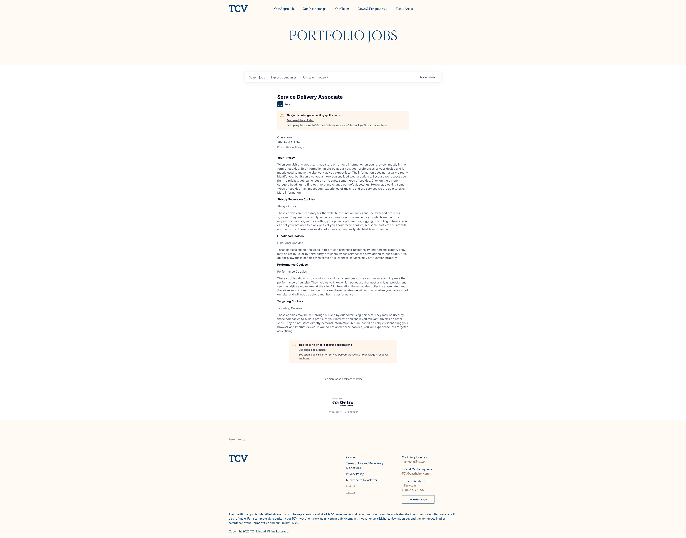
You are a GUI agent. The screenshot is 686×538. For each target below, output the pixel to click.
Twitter (350, 492)
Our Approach (284, 9)
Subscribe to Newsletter (361, 480)
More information (289, 192)
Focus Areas (404, 9)
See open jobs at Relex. (300, 120)
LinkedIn (351, 486)
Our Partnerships (314, 9)
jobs (257, 77)
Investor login (418, 499)
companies (284, 77)
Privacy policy (335, 411)
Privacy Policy (355, 474)
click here (383, 518)
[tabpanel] (343, 175)
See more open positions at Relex (343, 378)
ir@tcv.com (409, 485)
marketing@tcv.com (414, 461)
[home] (238, 9)
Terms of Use (260, 523)
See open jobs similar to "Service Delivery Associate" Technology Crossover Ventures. (337, 125)
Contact (351, 457)
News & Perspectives (372, 9)
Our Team (342, 9)
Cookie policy (352, 411)
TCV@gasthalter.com (415, 473)
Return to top (237, 439)
